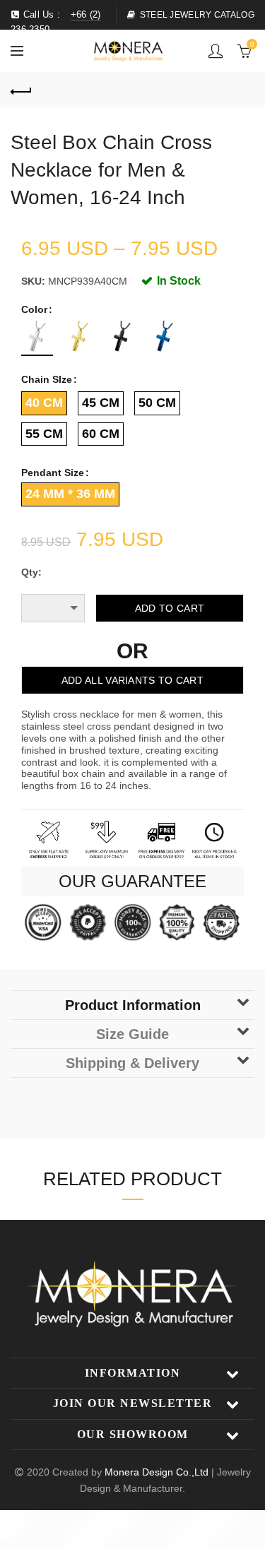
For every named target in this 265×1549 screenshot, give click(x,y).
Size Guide (132, 1034)
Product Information (133, 1005)
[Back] (21, 90)
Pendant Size (52, 472)
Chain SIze (46, 379)
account (215, 50)
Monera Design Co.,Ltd (158, 1472)
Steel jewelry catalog (197, 15)
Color (34, 309)
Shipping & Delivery (132, 1063)
